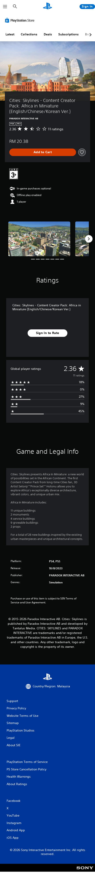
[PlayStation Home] (47, 6)
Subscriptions (68, 34)
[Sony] (85, 871)
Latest (10, 34)
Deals (48, 34)
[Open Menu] (5, 6)
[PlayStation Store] (21, 20)
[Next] (89, 239)
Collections (29, 34)
